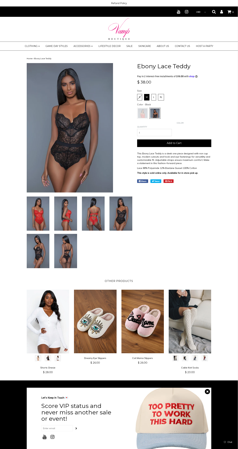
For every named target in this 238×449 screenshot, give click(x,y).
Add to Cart (174, 143)
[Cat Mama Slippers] (142, 321)
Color (180, 123)
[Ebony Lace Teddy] (38, 213)
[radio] (139, 97)
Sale (129, 46)
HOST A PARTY (204, 46)
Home (30, 58)
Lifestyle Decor (109, 46)
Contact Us (182, 46)
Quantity (142, 127)
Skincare (144, 46)
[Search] (212, 12)
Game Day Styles (56, 46)
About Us (163, 46)
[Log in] (219, 12)
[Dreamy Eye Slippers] (95, 321)
